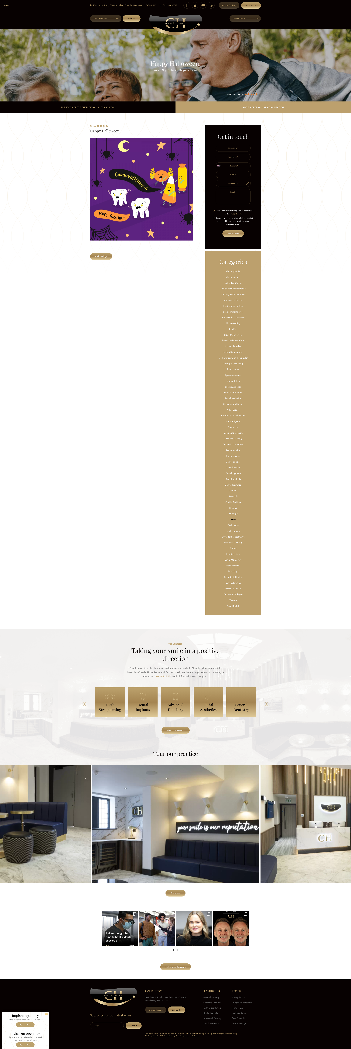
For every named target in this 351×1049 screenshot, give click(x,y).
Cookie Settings (239, 1023)
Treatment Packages (233, 594)
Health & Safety (239, 1013)
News (173, 70)
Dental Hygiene (233, 473)
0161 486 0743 (170, 5)
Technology (233, 571)
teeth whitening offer (233, 352)
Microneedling (233, 323)
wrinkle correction (233, 392)
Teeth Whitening (233, 582)
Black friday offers (233, 334)
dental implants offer (233, 311)
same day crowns (233, 282)
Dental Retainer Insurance (233, 288)
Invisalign (233, 513)
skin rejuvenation (233, 386)
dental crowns (233, 277)
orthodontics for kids (233, 300)
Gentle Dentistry (233, 502)
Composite (233, 427)
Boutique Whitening (233, 363)
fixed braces (233, 369)
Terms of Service (191, 1036)
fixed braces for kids (233, 306)
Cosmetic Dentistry (233, 438)
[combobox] (219, 165)
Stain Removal (233, 565)
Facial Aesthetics (211, 1023)
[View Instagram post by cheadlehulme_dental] (134, 943)
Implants (233, 507)
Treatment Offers (233, 588)
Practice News (233, 554)
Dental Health (233, 467)
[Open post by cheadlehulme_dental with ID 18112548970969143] (231, 928)
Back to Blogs (101, 256)
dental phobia (233, 271)
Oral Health (233, 525)
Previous (84, 704)
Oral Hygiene (233, 531)
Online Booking (229, 5)
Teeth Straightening (233, 577)
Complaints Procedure (242, 1002)
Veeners (233, 600)
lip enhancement (233, 375)
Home (156, 70)
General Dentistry (211, 997)
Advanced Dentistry (212, 1018)
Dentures (233, 490)
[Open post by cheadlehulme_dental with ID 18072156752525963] (157, 928)
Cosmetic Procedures (233, 444)
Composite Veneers (233, 432)
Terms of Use (237, 1007)
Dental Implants (233, 479)
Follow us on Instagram (175, 966)
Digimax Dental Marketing (228, 1033)
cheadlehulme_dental (119, 913)
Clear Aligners (233, 421)
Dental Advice (233, 450)
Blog (164, 70)
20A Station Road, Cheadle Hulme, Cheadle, (124, 5)
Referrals (131, 18)
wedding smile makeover (233, 294)
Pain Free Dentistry (233, 542)
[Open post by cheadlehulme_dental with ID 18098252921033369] (120, 928)
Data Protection (239, 1018)
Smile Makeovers (233, 559)
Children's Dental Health (233, 415)
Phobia (233, 548)
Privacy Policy (235, 213)
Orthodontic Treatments (233, 536)
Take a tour (175, 893)
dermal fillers (233, 381)
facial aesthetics (233, 398)
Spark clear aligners (233, 404)
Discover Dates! (25, 1024)
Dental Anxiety (233, 456)
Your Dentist (233, 606)
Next (266, 704)
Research (233, 496)
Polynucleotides (233, 346)
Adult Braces (233, 409)
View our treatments (175, 730)
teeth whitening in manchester (233, 357)
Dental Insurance (233, 484)
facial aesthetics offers (233, 340)
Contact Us (251, 5)
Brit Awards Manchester (233, 317)
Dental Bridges (233, 461)
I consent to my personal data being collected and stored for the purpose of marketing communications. (234, 221)
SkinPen (233, 329)
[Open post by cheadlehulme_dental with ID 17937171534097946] (194, 928)
